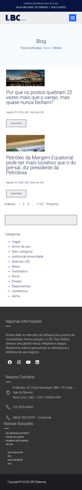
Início (47, 48)
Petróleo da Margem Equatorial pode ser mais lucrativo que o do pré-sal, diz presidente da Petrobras (41, 165)
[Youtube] (28, 362)
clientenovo (20, 291)
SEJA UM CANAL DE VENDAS (32, 7)
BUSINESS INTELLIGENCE (17, 441)
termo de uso (21, 246)
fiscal (15, 276)
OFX (9, 464)
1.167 (40, 204)
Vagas (16, 242)
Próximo (53, 204)
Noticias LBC (21, 261)
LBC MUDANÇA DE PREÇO (18, 433)
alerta (16, 296)
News (16, 266)
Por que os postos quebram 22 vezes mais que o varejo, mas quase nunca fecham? (39, 97)
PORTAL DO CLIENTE (15, 437)
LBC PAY (9, 444)
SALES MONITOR (15, 460)
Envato (17, 281)
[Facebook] (10, 362)
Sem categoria (22, 251)
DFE (9, 456)
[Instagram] (19, 362)
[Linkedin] (37, 362)
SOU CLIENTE (58, 7)
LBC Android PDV (15, 452)
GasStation (19, 271)
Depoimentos (21, 286)
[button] (72, 17)
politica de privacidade (27, 256)
